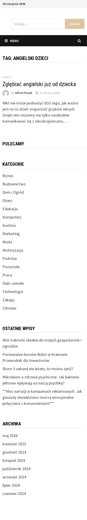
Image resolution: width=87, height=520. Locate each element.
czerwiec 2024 (14, 493)
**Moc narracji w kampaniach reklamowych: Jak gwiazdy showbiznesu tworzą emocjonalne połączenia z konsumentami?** (42, 397)
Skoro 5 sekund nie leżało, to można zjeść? (37, 368)
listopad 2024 (13, 460)
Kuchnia (9, 225)
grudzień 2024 (14, 452)
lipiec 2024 (11, 485)
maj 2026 (10, 435)
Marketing (11, 233)
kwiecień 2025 (14, 443)
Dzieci (6, 77)
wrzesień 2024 (14, 477)
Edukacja (10, 208)
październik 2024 (16, 468)
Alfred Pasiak (23, 93)
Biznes (7, 175)
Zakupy (8, 299)
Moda (7, 241)
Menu (14, 40)
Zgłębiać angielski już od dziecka (39, 84)
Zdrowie (9, 308)
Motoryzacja (12, 250)
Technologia (12, 291)
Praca (7, 275)
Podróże (9, 258)
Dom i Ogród (13, 192)
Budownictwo (14, 184)
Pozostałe (11, 266)
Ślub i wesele (13, 283)
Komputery (11, 217)
